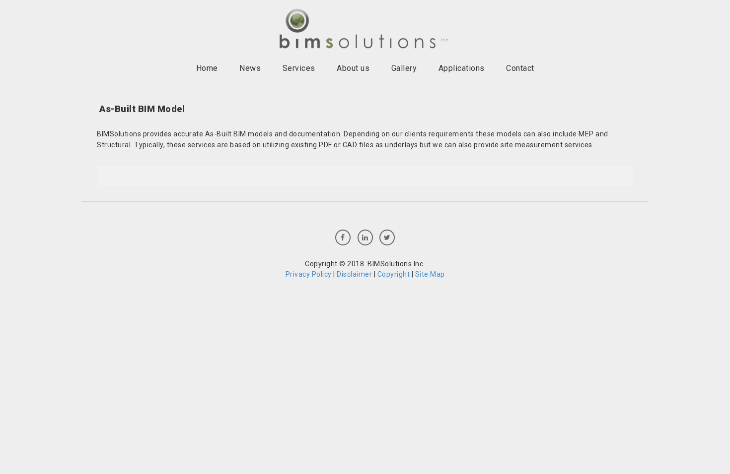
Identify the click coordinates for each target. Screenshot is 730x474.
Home (207, 68)
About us (353, 68)
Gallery (404, 68)
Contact (520, 68)
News (250, 68)
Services (299, 68)
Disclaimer (354, 274)
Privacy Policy (309, 274)
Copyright (393, 274)
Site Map (430, 274)
